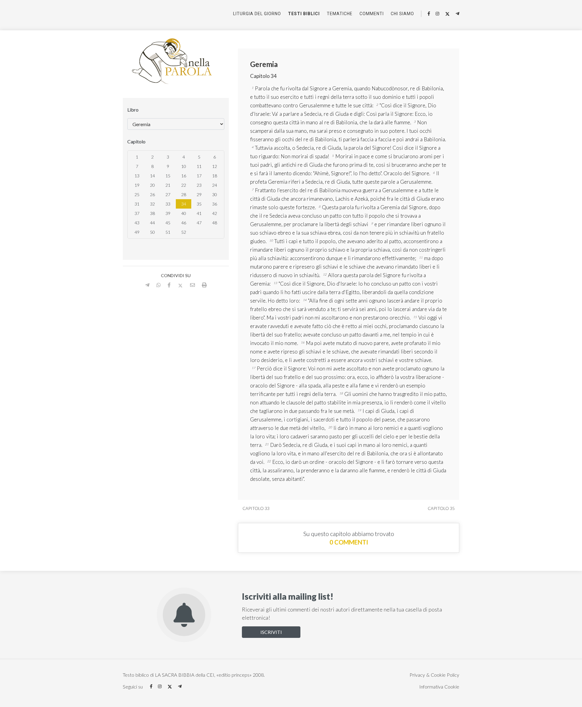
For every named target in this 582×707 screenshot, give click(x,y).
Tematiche (340, 13)
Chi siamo (402, 13)
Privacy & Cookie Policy (434, 675)
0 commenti (348, 542)
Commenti (372, 13)
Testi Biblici (304, 13)
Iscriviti (271, 632)
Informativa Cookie (439, 686)
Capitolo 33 (255, 508)
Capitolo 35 (442, 508)
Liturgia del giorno (257, 13)
